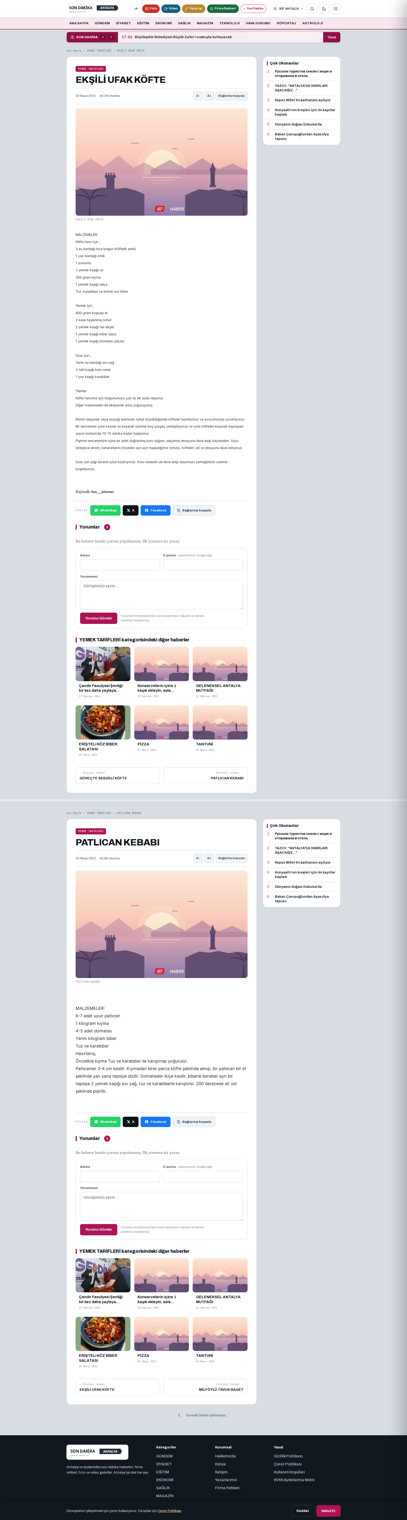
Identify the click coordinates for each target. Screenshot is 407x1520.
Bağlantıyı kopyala (231, 95)
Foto (153, 8)
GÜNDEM (102, 23)
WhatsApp (108, 510)
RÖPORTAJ (286, 23)
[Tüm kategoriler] (336, 9)
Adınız (85, 555)
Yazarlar (196, 8)
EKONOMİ (163, 23)
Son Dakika (255, 8)
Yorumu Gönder (98, 618)
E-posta (187, 555)
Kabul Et (328, 1511)
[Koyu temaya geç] (324, 9)
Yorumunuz (89, 576)
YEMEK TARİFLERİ (99, 50)
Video (173, 8)
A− (198, 95)
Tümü (331, 37)
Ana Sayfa (73, 50)
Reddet (303, 1511)
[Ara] (312, 9)
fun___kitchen (102, 492)
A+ (209, 95)
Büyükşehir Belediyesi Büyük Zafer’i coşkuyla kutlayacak (177, 37)
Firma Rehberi (225, 8)
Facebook (159, 510)
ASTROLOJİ (312, 23)
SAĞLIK (184, 23)
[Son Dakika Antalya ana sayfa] (94, 9)
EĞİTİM (143, 23)
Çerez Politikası (169, 1511)
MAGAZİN (205, 23)
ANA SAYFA (79, 23)
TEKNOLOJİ (229, 23)
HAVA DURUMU (258, 23)
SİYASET (123, 23)
